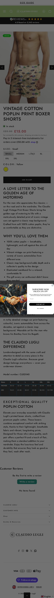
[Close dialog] (52, 285)
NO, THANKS (40, 308)
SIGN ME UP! (40, 304)
